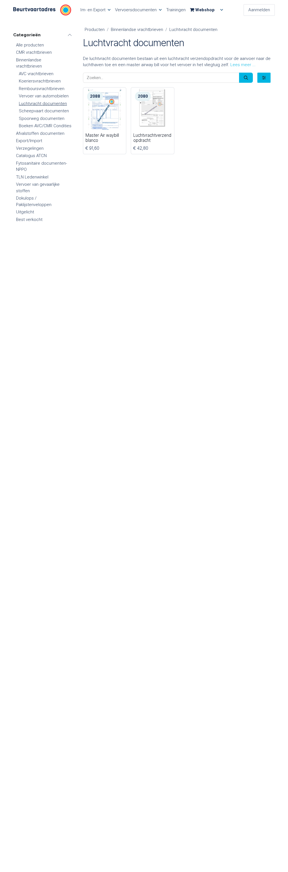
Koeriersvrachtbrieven (40, 81)
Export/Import (29, 140)
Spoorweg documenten (41, 118)
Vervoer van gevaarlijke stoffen (38, 187)
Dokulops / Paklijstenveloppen (33, 201)
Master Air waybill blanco (102, 138)
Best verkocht (29, 219)
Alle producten (30, 45)
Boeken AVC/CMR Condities (45, 125)
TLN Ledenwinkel (32, 177)
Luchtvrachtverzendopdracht (152, 138)
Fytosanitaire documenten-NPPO (41, 166)
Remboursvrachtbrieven (41, 88)
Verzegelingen (30, 148)
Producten (95, 29)
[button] (243, 64)
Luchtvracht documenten (43, 103)
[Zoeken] (246, 78)
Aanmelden (259, 9)
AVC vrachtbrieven (36, 73)
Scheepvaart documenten (44, 110)
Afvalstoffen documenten (40, 133)
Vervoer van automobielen (44, 96)
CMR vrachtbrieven (34, 52)
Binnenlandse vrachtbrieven (29, 63)
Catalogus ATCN (31, 155)
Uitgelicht (25, 211)
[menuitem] (95, 10)
